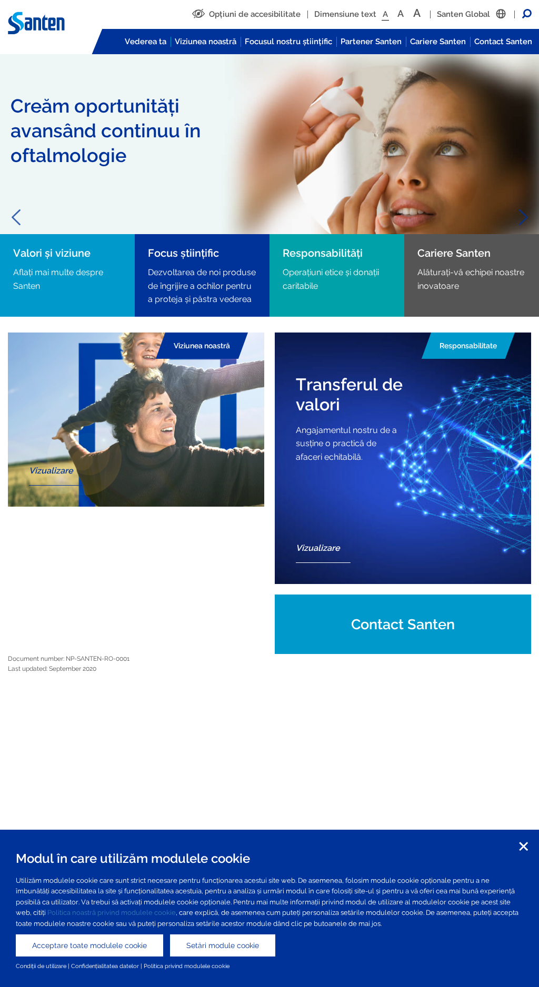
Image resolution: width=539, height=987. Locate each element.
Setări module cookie (222, 945)
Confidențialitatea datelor (105, 966)
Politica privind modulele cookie (186, 966)
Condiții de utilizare (41, 966)
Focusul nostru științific (288, 41)
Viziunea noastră (205, 41)
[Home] (45, 23)
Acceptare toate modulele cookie (89, 945)
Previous (16, 217)
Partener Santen (371, 41)
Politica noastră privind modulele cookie (111, 912)
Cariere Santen (438, 41)
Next (523, 217)
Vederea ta (145, 41)
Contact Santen (503, 41)
